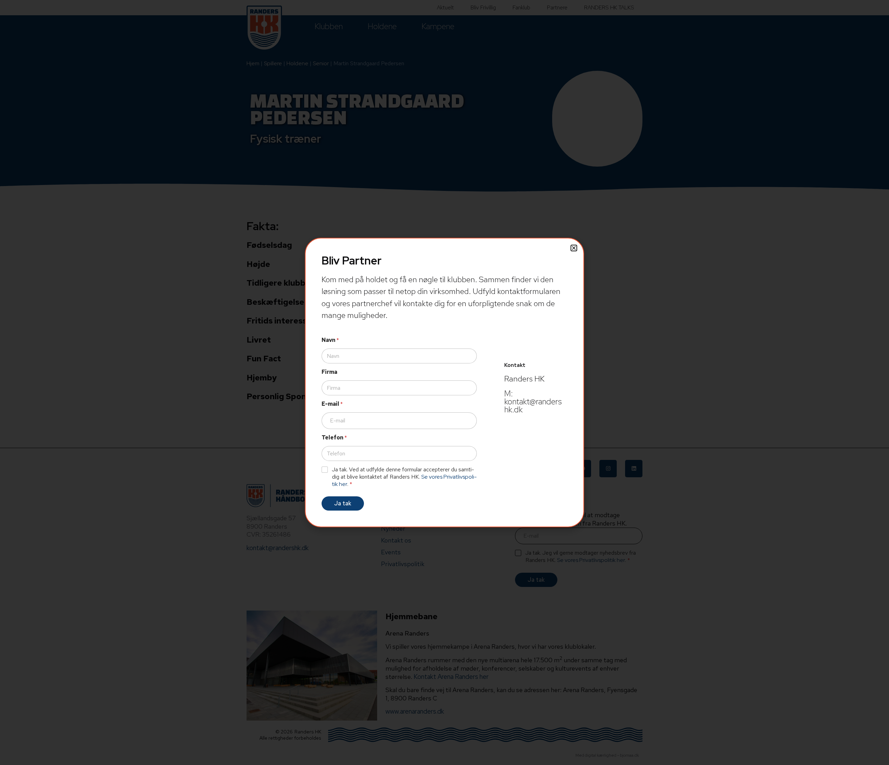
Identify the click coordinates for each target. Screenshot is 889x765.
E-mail (332, 404)
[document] (444, 382)
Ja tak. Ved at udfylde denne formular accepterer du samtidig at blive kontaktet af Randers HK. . (404, 477)
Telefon (334, 437)
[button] (573, 248)
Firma (329, 372)
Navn (330, 340)
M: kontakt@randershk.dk (533, 401)
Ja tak (342, 503)
